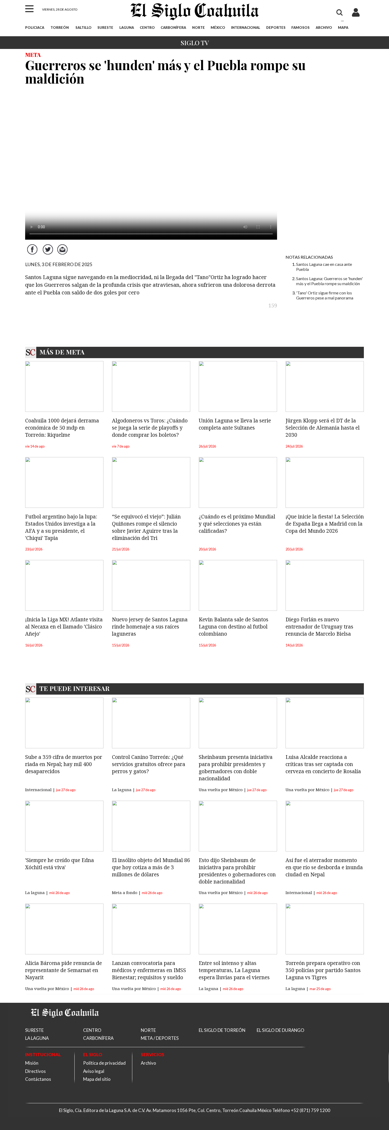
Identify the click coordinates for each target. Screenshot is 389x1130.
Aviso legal (93, 1071)
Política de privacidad (104, 1063)
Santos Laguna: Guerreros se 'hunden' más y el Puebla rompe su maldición (329, 281)
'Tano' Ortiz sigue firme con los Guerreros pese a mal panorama (324, 295)
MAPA (343, 27)
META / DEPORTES (160, 1038)
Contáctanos (38, 1079)
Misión (31, 1063)
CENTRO (147, 27)
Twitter (48, 253)
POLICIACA (34, 27)
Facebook (33, 253)
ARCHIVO (324, 27)
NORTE (198, 27)
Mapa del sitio (97, 1079)
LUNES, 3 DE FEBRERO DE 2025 (58, 264)
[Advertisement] (325, 171)
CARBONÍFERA (173, 27)
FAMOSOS (300, 27)
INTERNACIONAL (245, 27)
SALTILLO (83, 27)
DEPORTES (276, 27)
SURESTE (105, 27)
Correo (64, 253)
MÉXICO (218, 27)
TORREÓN (60, 27)
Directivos (35, 1071)
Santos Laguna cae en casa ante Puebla (324, 267)
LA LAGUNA (37, 1038)
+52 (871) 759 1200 (310, 1110)
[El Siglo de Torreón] (65, 1024)
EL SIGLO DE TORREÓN (222, 1030)
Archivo (148, 1063)
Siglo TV (194, 42)
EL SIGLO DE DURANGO (280, 1030)
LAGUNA (126, 27)
